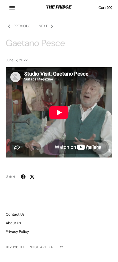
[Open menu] (12, 7)
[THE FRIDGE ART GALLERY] (59, 8)
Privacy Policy (17, 231)
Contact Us (15, 214)
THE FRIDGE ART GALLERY (41, 247)
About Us (13, 222)
